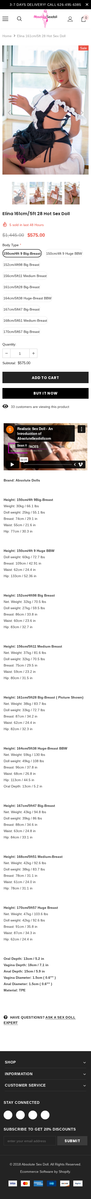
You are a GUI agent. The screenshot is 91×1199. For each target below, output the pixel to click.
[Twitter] (20, 1115)
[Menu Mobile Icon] (5, 19)
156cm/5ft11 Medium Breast (25, 276)
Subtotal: (9, 363)
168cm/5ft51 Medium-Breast (25, 320)
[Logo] (45, 18)
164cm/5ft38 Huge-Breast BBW (27, 298)
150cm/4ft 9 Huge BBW (64, 253)
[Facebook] (8, 1115)
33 (13, 407)
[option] (45, 110)
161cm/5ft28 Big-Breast (21, 287)
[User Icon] (70, 19)
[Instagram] (32, 1115)
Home (7, 36)
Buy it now (45, 393)
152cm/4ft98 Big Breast (21, 265)
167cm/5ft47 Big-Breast (21, 309)
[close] (86, 4)
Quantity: (9, 344)
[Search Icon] (19, 19)
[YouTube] (45, 1115)
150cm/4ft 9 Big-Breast (22, 253)
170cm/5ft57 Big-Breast (21, 332)
